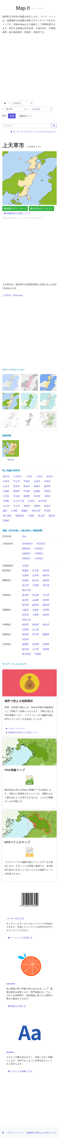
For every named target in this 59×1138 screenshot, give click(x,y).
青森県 (25, 570)
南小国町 (7, 515)
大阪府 (25, 610)
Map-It (23, 8)
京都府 (35, 610)
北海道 (25, 565)
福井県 (25, 600)
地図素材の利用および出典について (22, 732)
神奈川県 (26, 590)
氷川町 (6, 496)
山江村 (6, 506)
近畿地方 (26, 553)
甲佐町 (26, 491)
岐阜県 (25, 605)
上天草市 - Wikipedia (12, 295)
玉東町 (47, 496)
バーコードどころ (15, 918)
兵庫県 (46, 610)
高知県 (25, 639)
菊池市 (26, 486)
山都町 (6, 491)
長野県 (46, 600)
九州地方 (38, 558)
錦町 (5, 510)
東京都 (46, 585)
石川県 (46, 595)
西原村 (51, 515)
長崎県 (46, 644)
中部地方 (38, 548)
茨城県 (25, 580)
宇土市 (16, 481)
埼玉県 (25, 585)
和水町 (37, 496)
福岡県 (25, 644)
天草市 (6, 481)
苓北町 (16, 496)
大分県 (35, 649)
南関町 (26, 496)
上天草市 (17, 476)
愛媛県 (46, 634)
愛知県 (46, 605)
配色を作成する (18, 1006)
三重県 (35, 614)
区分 (4, 115)
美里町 (47, 491)
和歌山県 (26, 619)
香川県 (35, 634)
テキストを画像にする (21, 1071)
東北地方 (41, 543)
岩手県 (35, 570)
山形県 (35, 575)
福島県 (46, 575)
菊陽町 (24, 510)
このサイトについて (16, 728)
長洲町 (6, 501)
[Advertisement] (29, 66)
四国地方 (26, 558)
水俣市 (47, 481)
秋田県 (46, 570)
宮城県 (25, 575)
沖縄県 (37, 654)
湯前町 (26, 506)
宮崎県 (46, 649)
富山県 (35, 595)
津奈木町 (36, 510)
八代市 (39, 476)
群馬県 (46, 580)
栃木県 (35, 580)
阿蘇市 (37, 486)
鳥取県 (25, 624)
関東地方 (26, 548)
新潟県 (25, 595)
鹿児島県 (26, 654)
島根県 (35, 624)
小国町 (31, 515)
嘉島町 (47, 486)
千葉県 (35, 585)
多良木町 (42, 501)
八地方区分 (7, 543)
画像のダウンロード (16, 208)
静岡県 (35, 605)
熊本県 (25, 649)
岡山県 (46, 624)
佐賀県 (35, 644)
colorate (10, 983)
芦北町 (47, 510)
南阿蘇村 (19, 515)
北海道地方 (27, 543)
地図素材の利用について (18, 213)
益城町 (37, 491)
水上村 (16, 506)
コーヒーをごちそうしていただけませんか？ (34, 131)
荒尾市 (16, 486)
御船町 (16, 491)
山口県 (35, 629)
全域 (12, 116)
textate (10, 1052)
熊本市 (6, 476)
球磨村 (37, 506)
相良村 (47, 506)
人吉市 (29, 476)
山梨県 (35, 600)
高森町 (6, 520)
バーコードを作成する (21, 937)
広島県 (25, 629)
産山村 (41, 515)
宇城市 (26, 481)
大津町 (14, 510)
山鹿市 (37, 481)
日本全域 (6, 536)
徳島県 (25, 634)
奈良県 (25, 614)
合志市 (49, 476)
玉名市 (6, 486)
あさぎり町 (18, 501)
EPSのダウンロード (42, 208)
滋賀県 (46, 614)
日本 (24, 536)
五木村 (31, 501)
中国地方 (38, 553)
